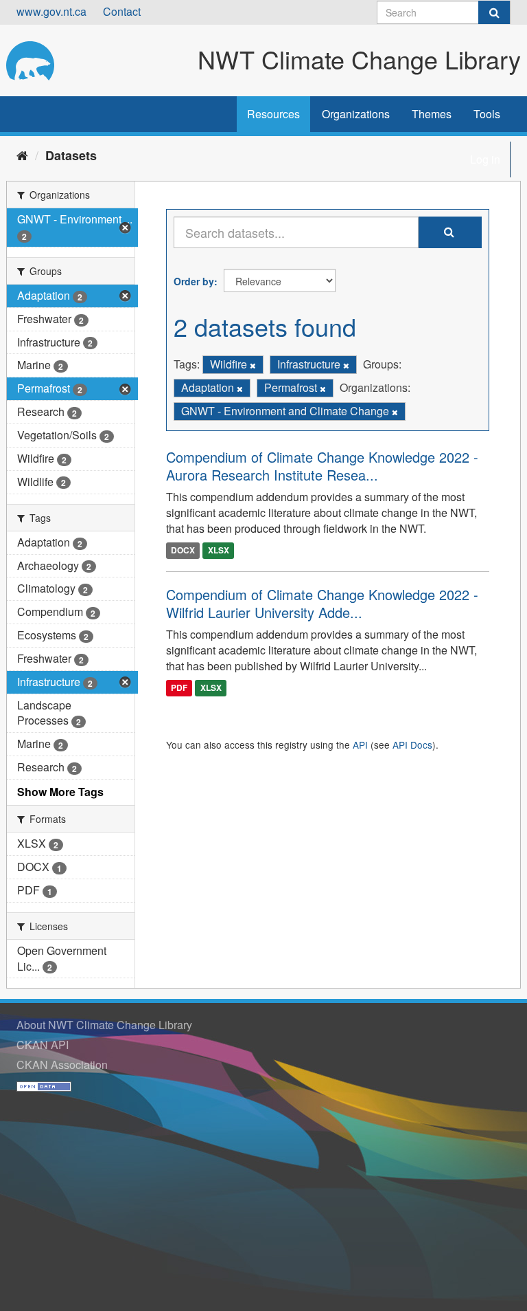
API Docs (412, 744)
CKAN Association (62, 1064)
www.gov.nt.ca (51, 11)
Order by (194, 281)
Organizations (356, 114)
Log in (485, 159)
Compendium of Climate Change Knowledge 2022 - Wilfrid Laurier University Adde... (322, 603)
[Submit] (494, 12)
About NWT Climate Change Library (104, 1025)
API (360, 744)
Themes (432, 114)
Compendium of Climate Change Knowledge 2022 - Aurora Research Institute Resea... (322, 466)
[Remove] (253, 365)
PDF (179, 688)
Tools (486, 114)
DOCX (183, 550)
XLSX (218, 550)
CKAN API (42, 1045)
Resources (273, 114)
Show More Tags (60, 792)
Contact (122, 11)
